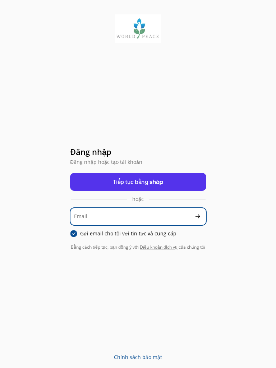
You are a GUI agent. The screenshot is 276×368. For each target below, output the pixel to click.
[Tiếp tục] (198, 216)
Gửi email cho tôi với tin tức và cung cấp (128, 233)
